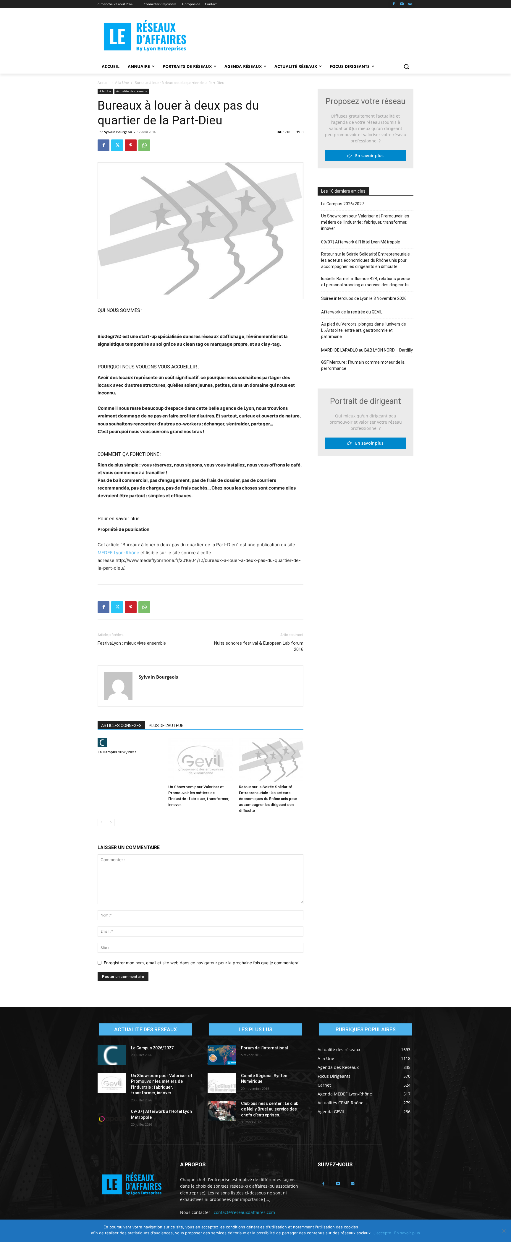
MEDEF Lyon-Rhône (118, 552)
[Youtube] (401, 4)
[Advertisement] (299, 35)
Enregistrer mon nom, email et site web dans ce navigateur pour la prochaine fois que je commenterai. (202, 962)
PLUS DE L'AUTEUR (166, 725)
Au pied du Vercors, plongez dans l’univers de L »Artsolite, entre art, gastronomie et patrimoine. (363, 330)
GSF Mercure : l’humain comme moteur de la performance (363, 365)
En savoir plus (368, 155)
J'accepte (382, 1232)
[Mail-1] (410, 4)
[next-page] (110, 822)
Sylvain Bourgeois (118, 132)
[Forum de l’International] (222, 1055)
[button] (406, 66)
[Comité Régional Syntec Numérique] (222, 1083)
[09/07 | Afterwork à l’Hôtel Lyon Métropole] (112, 1119)
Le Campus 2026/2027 (117, 752)
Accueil (103, 82)
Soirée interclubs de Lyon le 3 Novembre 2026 (364, 298)
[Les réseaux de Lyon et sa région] (145, 37)
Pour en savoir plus (119, 518)
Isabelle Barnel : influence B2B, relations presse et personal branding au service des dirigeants (365, 281)
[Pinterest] (131, 145)
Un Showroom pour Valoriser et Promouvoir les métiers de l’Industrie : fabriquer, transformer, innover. (365, 222)
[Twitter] (117, 145)
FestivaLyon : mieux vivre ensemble (132, 643)
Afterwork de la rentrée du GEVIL (351, 312)
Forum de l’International (264, 1048)
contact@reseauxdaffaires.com (244, 1212)
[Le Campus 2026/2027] (130, 742)
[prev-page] (101, 822)
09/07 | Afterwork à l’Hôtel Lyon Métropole (360, 242)
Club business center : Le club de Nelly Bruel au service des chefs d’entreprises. (269, 1109)
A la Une (122, 82)
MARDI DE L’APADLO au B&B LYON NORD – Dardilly (367, 350)
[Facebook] (393, 4)
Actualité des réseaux (131, 91)
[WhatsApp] (144, 145)
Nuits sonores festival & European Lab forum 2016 (258, 646)
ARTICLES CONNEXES (121, 725)
